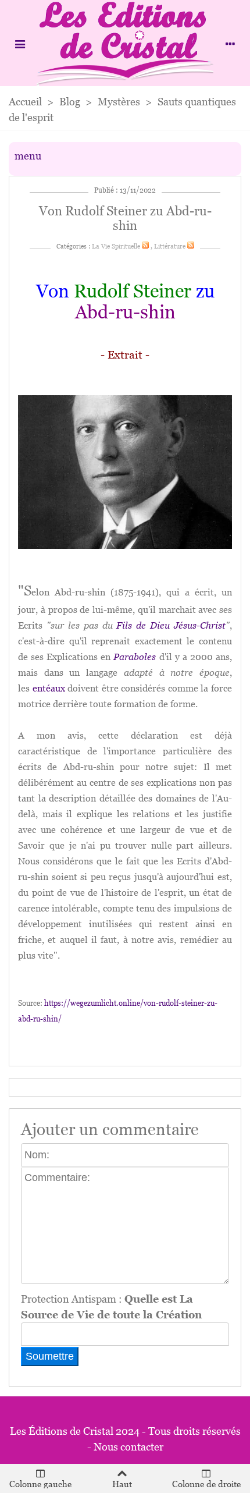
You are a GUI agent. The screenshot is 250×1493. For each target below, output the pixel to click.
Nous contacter (128, 1447)
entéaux (49, 688)
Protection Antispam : (111, 1307)
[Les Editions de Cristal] (125, 43)
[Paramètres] (230, 43)
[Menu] (20, 43)
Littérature (169, 246)
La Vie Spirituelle (116, 246)
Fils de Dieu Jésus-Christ (171, 625)
